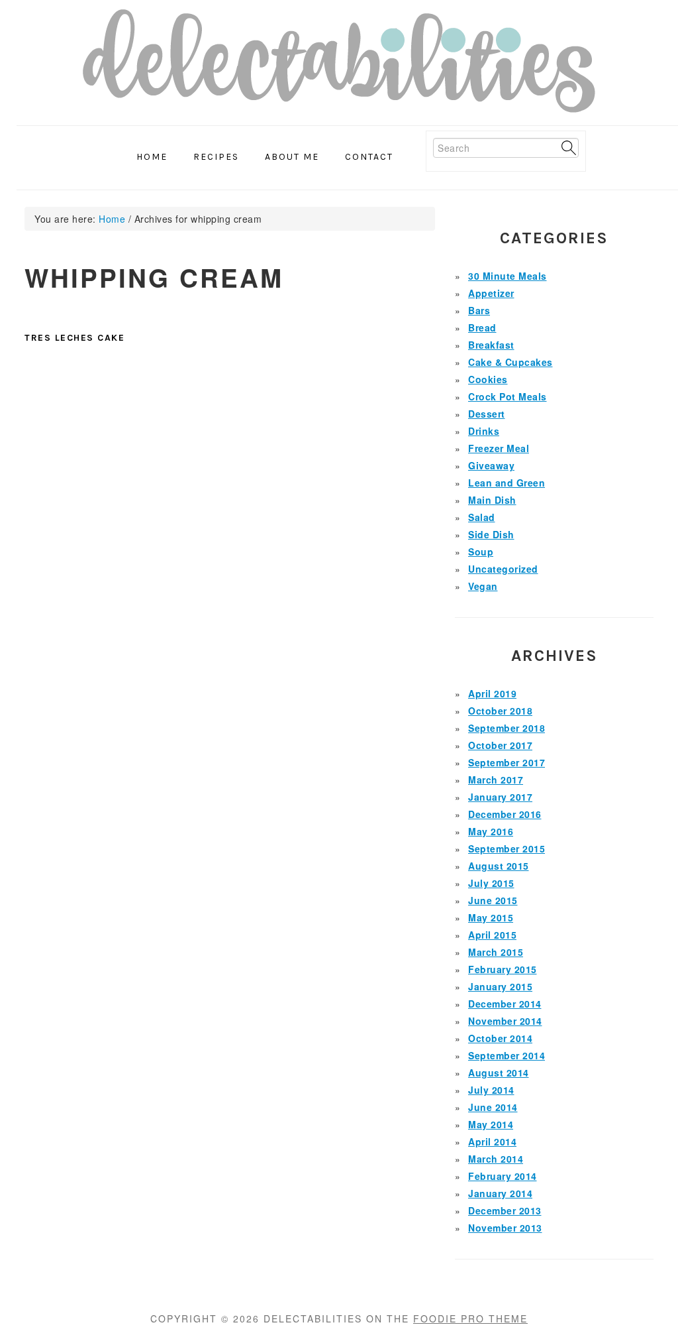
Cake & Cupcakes (510, 362)
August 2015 (498, 865)
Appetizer (491, 293)
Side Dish (491, 534)
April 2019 (492, 693)
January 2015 (500, 986)
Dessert (486, 413)
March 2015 (495, 952)
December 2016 (505, 814)
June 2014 (493, 1107)
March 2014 (495, 1158)
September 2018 (506, 727)
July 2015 (491, 883)
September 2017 (506, 762)
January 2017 (500, 796)
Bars (479, 310)
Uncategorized (503, 568)
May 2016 (490, 831)
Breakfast (491, 344)
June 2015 (493, 900)
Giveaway (491, 465)
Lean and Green (506, 482)
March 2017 (495, 779)
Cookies (488, 379)
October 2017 (500, 745)
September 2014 (506, 1055)
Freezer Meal (498, 448)
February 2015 (502, 969)
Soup (480, 551)
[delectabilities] (339, 65)
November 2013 (505, 1227)
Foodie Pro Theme (470, 1318)
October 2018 (500, 710)
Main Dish (492, 499)
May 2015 (490, 917)
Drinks (483, 431)
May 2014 (490, 1124)
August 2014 (498, 1072)
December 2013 (505, 1210)
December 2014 (505, 1003)
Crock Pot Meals (507, 396)
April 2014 (492, 1141)
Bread (482, 327)
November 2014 (505, 1020)
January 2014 (500, 1193)
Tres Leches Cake (74, 337)
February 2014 (502, 1176)
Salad (481, 517)
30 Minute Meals (507, 275)
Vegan (483, 586)
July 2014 (491, 1089)
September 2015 (506, 848)
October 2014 (500, 1038)
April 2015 (492, 934)
